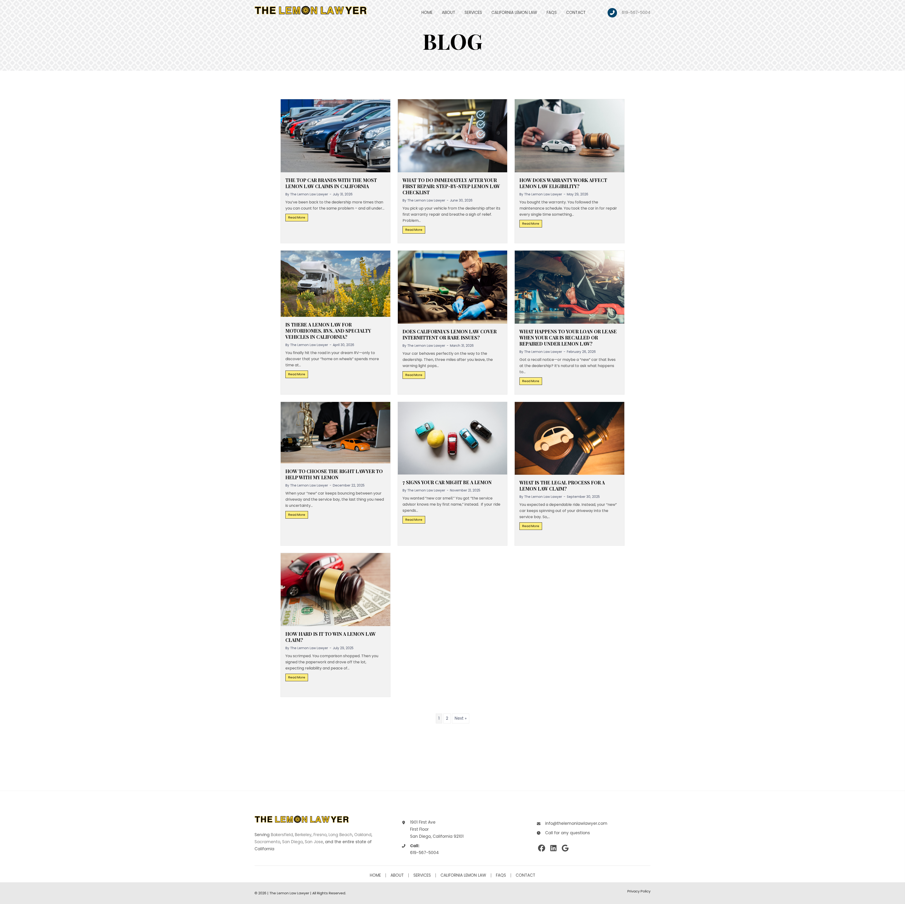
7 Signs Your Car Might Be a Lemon (447, 482)
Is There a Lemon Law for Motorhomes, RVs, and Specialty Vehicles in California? (328, 330)
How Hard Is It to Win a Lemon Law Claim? (330, 637)
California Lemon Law (463, 875)
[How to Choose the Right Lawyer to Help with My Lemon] (335, 432)
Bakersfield (282, 835)
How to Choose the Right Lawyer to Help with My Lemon (334, 474)
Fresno (320, 835)
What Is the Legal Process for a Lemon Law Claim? (562, 485)
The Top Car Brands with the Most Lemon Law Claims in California (331, 183)
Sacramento (267, 842)
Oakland (362, 835)
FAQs (501, 875)
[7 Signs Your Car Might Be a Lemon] (452, 438)
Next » (461, 718)
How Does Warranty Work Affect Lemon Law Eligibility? (563, 183)
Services (422, 875)
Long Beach (340, 835)
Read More (298, 217)
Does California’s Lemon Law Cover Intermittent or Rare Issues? (450, 334)
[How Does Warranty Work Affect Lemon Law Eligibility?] (569, 135)
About (397, 875)
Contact (525, 875)
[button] (541, 848)
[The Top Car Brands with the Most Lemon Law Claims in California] (335, 135)
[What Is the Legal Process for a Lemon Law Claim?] (569, 438)
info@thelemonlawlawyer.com (576, 823)
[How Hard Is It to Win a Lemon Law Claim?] (335, 589)
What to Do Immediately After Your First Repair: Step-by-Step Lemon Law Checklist (451, 186)
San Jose (314, 842)
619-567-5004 (636, 12)
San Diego (292, 842)
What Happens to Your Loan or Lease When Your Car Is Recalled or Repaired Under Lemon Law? (568, 337)
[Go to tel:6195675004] (615, 12)
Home (375, 875)
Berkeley (303, 835)
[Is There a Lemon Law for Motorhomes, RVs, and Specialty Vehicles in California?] (335, 283)
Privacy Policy (638, 891)
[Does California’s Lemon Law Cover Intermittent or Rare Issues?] (452, 286)
